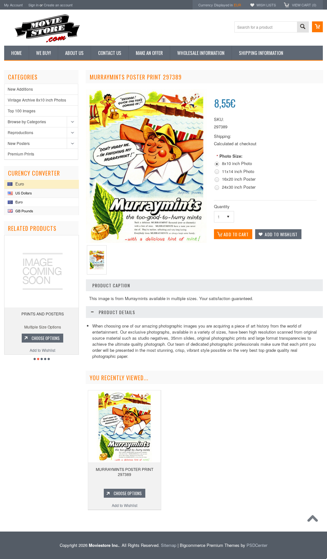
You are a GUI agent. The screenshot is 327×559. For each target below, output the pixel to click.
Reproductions (20, 132)
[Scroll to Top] (314, 520)
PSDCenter (257, 545)
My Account (13, 4)
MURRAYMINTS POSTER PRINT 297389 (124, 471)
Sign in (33, 4)
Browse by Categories (27, 121)
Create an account (58, 4)
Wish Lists (266, 4)
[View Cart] (317, 26)
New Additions (20, 89)
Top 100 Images (21, 110)
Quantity (222, 206)
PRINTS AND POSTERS (42, 313)
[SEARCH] (302, 27)
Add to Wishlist (42, 350)
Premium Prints (21, 153)
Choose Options (46, 338)
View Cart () (304, 4)
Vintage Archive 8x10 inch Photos (37, 99)
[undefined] (146, 241)
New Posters (19, 143)
